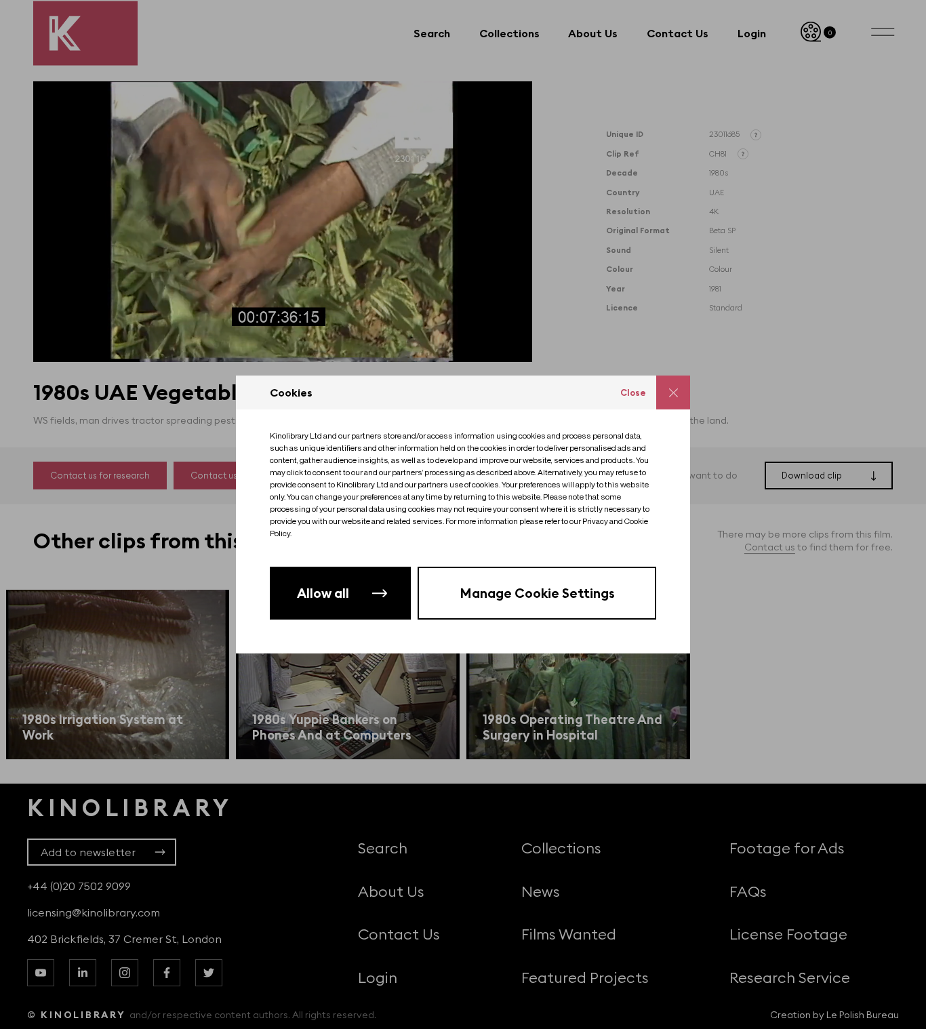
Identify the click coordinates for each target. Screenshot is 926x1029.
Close (633, 392)
